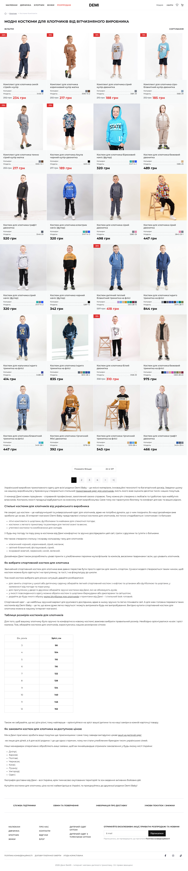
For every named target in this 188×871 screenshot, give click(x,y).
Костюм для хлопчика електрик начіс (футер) (68, 226)
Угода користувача (73, 856)
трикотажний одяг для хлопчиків (95, 491)
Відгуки (43, 835)
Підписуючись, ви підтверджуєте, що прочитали (137, 839)
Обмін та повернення (65, 805)
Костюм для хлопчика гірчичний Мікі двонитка (69, 437)
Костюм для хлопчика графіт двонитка (20, 226)
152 (174, 356)
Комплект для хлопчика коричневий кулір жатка (64, 85)
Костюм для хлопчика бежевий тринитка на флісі (162, 367)
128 (67, 75)
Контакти (44, 831)
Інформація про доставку (111, 805)
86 (21, 356)
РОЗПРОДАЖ (64, 5)
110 (72, 70)
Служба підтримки (24, 805)
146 (169, 356)
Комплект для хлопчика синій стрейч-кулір (20, 85)
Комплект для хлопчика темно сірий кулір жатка (21, 156)
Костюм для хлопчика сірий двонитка (113, 226)
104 (67, 70)
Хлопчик (39, 5)
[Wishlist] (177, 5)
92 (23, 75)
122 (82, 70)
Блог (42, 839)
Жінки (50, 5)
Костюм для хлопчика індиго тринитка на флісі (160, 296)
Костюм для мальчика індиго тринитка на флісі (20, 367)
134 (72, 75)
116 (77, 70)
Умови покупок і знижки (160, 805)
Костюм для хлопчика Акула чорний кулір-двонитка (66, 156)
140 (163, 356)
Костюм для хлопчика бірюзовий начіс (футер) (116, 156)
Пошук (159, 5)
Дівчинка (25, 5)
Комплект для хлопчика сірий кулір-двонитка (114, 85)
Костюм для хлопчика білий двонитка (113, 367)
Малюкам (11, 5)
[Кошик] (182, 5)
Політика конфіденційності (158, 839)
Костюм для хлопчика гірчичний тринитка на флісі (116, 437)
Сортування (176, 29)
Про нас (44, 827)
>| (114, 480)
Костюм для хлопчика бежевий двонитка (162, 156)
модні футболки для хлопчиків (61, 596)
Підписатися (157, 833)
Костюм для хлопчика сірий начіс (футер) (19, 296)
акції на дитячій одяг (130, 735)
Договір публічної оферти (48, 856)
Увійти (170, 5)
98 (62, 70)
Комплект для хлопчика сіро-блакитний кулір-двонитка (161, 85)
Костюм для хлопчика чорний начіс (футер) (67, 296)
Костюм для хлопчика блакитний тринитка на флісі (22, 437)
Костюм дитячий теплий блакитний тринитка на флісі (113, 296)
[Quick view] (43, 36)
